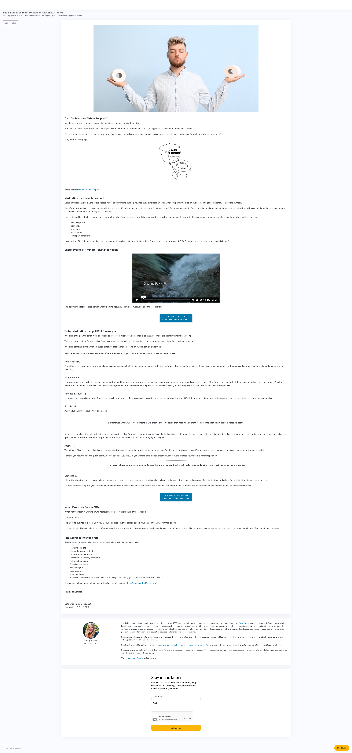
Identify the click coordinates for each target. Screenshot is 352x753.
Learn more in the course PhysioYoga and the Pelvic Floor (176, 318)
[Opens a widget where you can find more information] (341, 748)
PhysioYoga (244, 623)
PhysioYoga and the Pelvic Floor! (141, 583)
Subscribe (176, 727)
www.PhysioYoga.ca (134, 658)
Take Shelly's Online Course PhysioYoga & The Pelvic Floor (176, 497)
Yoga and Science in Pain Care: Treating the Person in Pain (183, 645)
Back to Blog (10, 23)
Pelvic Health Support (88, 189)
